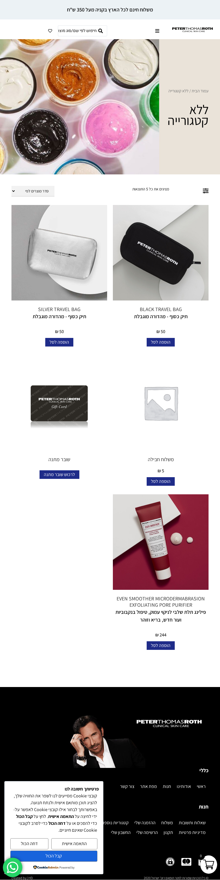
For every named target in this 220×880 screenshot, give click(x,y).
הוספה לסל (160, 342)
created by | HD (22, 878)
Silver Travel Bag (59, 309)
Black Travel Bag (161, 309)
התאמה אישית (74, 844)
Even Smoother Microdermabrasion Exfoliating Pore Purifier (161, 601)
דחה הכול (29, 844)
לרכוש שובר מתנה (59, 474)
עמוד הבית (200, 90)
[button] (157, 31)
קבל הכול (54, 856)
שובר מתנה (59, 459)
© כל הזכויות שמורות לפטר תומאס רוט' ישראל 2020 (176, 878)
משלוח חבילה (161, 459)
